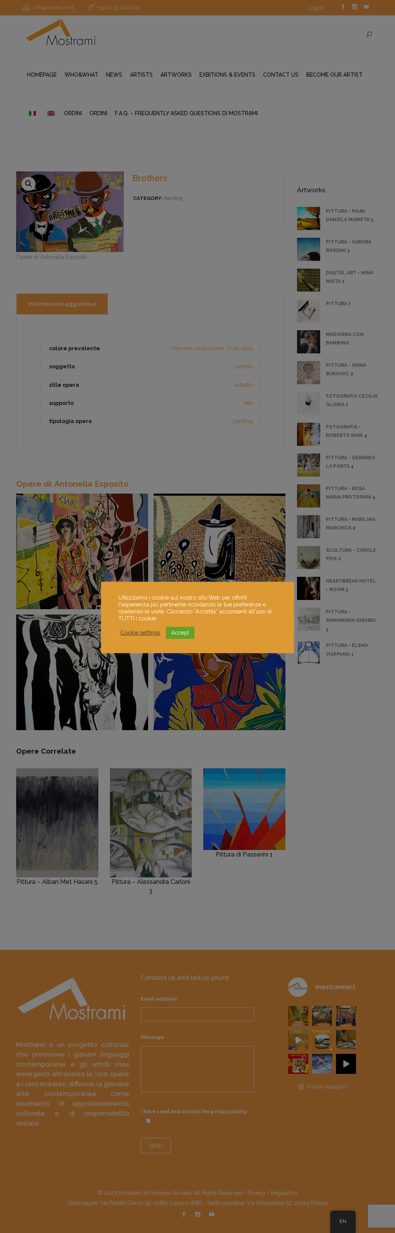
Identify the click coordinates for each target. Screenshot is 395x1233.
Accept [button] (180, 633)
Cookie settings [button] (140, 632)
